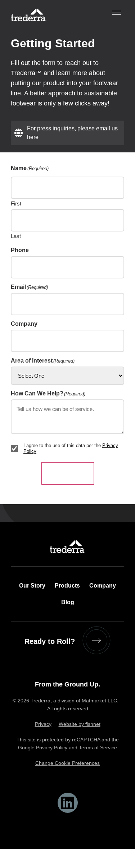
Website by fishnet (79, 724)
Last (16, 236)
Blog (67, 602)
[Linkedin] (68, 803)
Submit (67, 473)
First (16, 203)
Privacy (43, 724)
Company (102, 585)
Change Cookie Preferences (67, 763)
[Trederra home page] (42, 12)
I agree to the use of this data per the (70, 448)
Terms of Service (98, 747)
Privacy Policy (51, 747)
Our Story (32, 585)
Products (67, 585)
